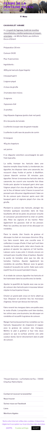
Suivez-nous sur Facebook (15, 404)
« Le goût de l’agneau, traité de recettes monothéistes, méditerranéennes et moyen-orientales (23, 33)
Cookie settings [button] (21, 428)
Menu (25, 17)
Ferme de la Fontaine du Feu (19, 5)
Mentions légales (11, 413)
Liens (6, 408)
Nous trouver (9, 399)
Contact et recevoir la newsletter (18, 394)
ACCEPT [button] (36, 428)
